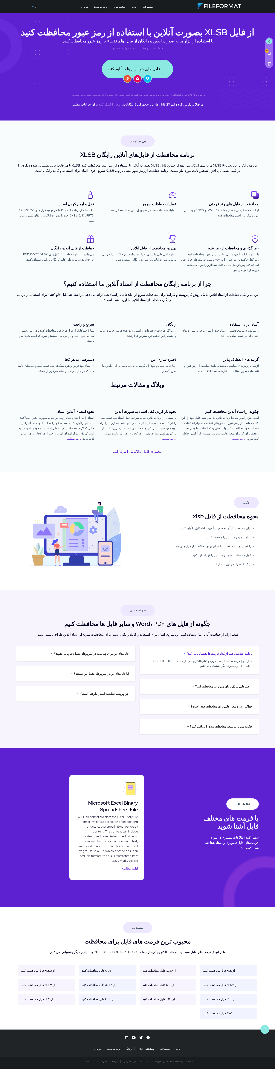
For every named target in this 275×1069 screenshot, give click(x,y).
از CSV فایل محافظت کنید (219, 999)
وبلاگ (129, 1048)
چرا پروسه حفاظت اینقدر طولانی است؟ (104, 694)
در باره (84, 6)
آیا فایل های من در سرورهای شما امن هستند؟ (101, 674)
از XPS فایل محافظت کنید (37, 999)
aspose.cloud (118, 48)
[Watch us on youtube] (134, 1038)
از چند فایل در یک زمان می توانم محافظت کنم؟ (223, 686)
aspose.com (135, 48)
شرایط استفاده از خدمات (120, 94)
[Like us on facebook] (148, 1038)
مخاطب (87, 1061)
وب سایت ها (100, 6)
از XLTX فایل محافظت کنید (98, 985)
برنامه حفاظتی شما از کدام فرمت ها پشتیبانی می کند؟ (219, 654)
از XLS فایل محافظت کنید (219, 971)
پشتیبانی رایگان (146, 1048)
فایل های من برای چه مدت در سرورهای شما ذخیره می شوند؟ (91, 654)
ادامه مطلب (238, 439)
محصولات (148, 6)
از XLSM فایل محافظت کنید (220, 985)
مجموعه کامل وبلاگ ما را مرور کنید (137, 451)
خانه (178, 1048)
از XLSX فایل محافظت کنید (159, 971)
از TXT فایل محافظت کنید (159, 999)
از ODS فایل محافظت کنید (98, 971)
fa (35, 6)
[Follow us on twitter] (141, 1038)
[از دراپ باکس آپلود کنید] (147, 79)
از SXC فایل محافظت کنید (219, 1013)
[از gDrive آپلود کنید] (137, 79)
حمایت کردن (119, 6)
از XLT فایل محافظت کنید (158, 985)
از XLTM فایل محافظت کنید (38, 985)
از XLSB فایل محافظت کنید (38, 971)
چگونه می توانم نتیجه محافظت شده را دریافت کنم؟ (221, 726)
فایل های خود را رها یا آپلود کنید (133, 69)
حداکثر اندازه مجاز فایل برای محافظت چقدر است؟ (221, 706)
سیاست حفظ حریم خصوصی (86, 94)
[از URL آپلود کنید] (127, 79)
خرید (134, 6)
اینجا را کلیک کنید (110, 104)
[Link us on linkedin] (126, 1038)
